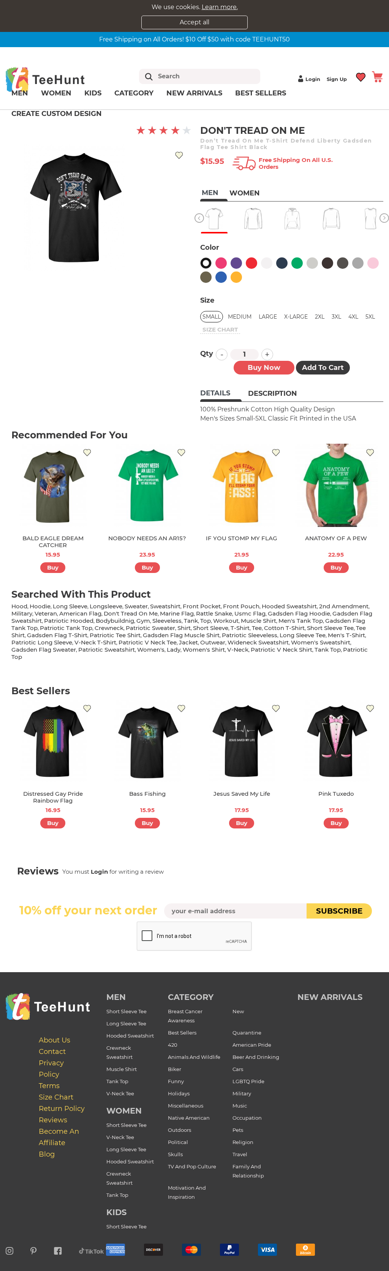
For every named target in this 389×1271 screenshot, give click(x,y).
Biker (174, 1069)
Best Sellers (260, 93)
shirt (184, 628)
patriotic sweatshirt (106, 649)
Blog (47, 1154)
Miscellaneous (185, 1106)
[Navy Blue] (282, 263)
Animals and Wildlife (194, 1057)
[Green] (297, 263)
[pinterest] (33, 1249)
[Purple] (236, 263)
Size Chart (56, 1097)
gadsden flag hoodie (299, 613)
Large (268, 316)
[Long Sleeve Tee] (253, 219)
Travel (239, 1154)
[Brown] (327, 263)
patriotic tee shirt (115, 635)
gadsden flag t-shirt (57, 635)
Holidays (179, 1093)
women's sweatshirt (320, 642)
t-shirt (240, 628)
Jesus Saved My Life (241, 793)
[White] (266, 263)
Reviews (53, 1120)
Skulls (175, 1154)
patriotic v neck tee (148, 642)
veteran (46, 613)
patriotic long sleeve (41, 642)
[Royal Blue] (221, 277)
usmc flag (250, 613)
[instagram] (9, 1249)
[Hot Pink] (221, 263)
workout (226, 620)
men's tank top (300, 620)
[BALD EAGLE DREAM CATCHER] (53, 485)
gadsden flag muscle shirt (181, 635)
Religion (242, 1142)
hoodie (40, 606)
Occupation (247, 1118)
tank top (328, 649)
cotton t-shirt (284, 628)
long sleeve (70, 606)
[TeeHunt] (56, 79)
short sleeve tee (330, 628)
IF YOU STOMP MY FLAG (241, 538)
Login (312, 79)
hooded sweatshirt (289, 606)
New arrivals (194, 93)
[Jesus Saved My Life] (241, 741)
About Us (54, 1040)
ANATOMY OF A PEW (336, 538)
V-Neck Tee (120, 1093)
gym (143, 620)
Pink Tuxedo (336, 793)
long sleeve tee (303, 635)
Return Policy (62, 1108)
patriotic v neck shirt (281, 649)
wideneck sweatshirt (258, 642)
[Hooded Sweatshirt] (292, 219)
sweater (136, 606)
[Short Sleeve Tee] (214, 219)
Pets (237, 1130)
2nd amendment (343, 606)
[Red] (251, 263)
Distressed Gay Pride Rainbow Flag (53, 797)
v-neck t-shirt (95, 642)
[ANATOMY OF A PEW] (336, 485)
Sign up (337, 79)
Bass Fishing (147, 793)
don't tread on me (131, 613)
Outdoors (179, 1130)
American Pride (251, 1045)
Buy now (264, 367)
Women (56, 93)
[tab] (221, 394)
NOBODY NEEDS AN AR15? (147, 538)
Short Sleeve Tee (126, 1011)
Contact (52, 1051)
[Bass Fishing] (147, 741)
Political (178, 1142)
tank (191, 620)
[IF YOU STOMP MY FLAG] (241, 485)
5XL (370, 316)
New (238, 1011)
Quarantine (246, 1033)
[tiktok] (91, 1249)
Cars (237, 1069)
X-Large (296, 316)
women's (150, 649)
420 (172, 1045)
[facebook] (58, 1249)
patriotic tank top (66, 628)
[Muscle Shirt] (370, 219)
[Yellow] (236, 277)
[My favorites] (361, 76)
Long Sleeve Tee (126, 1023)
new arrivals (329, 997)
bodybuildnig (115, 620)
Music (239, 1106)
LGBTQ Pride (248, 1081)
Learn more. (220, 7)
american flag (80, 613)
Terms (49, 1086)
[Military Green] (206, 277)
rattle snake (214, 613)
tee (257, 628)
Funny (176, 1081)
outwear (212, 642)
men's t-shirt (346, 635)
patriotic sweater (150, 628)
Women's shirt (204, 649)
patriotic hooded (68, 620)
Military (241, 1093)
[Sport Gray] (358, 263)
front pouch (241, 606)
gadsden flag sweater (43, 649)
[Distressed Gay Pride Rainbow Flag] (53, 741)
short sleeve (210, 628)
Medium (239, 316)
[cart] (377, 76)
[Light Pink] (373, 263)
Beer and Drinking (255, 1057)
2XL (319, 316)
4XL (353, 316)
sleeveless (167, 620)
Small (211, 316)
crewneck (109, 628)
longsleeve (106, 606)
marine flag (177, 613)
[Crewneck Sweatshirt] (331, 219)
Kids (92, 93)
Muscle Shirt (121, 1069)
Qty (206, 353)
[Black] (206, 263)
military (21, 613)
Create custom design (56, 113)
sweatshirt (165, 606)
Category (133, 93)
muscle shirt (258, 620)
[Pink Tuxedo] (336, 741)
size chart (220, 329)
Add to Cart (323, 367)
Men (19, 93)
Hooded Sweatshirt (130, 1036)
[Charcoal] (342, 263)
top (205, 620)
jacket (188, 642)
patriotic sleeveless (249, 635)
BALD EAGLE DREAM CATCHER (53, 542)
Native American (189, 1118)
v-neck (237, 649)
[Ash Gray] (312, 263)
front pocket (202, 606)
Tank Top (117, 1081)
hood (19, 606)
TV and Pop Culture (192, 1166)
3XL (336, 316)
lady (173, 649)
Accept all (194, 22)
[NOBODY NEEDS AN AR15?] (147, 485)
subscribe (339, 911)
